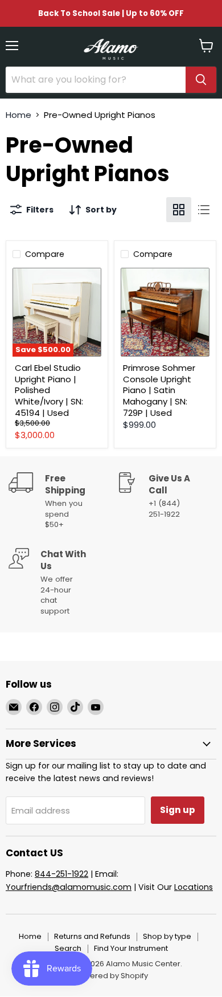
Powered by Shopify (111, 975)
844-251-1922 (61, 874)
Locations (193, 887)
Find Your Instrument (131, 948)
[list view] (203, 209)
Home (18, 115)
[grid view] (178, 209)
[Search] (201, 80)
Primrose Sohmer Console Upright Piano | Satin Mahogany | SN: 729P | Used (159, 390)
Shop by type (167, 936)
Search (68, 948)
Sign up (177, 809)
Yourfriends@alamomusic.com (68, 887)
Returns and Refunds (92, 936)
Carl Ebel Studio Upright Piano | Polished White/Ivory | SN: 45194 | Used (49, 390)
